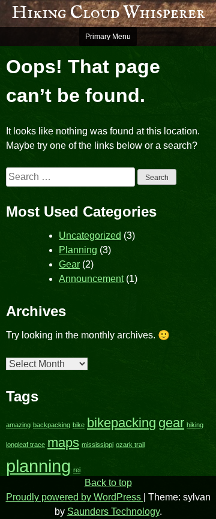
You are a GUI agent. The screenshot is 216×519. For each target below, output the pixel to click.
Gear (69, 264)
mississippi (97, 444)
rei (76, 469)
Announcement (91, 279)
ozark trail (130, 444)
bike (79, 424)
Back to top (108, 483)
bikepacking (121, 422)
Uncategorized (90, 235)
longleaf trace (25, 444)
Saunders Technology (113, 511)
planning (38, 466)
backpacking (51, 424)
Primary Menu (108, 36)
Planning (78, 250)
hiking (195, 424)
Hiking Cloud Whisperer (108, 13)
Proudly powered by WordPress (74, 497)
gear (171, 422)
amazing (18, 424)
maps (63, 442)
